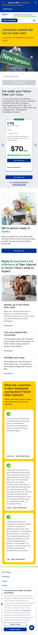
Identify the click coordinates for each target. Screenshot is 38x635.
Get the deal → (8, 9)
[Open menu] (34, 21)
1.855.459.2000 (19, 184)
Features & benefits (13, 167)
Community (5, 576)
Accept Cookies (15, 629)
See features (8, 325)
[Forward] (35, 145)
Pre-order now (19, 160)
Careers (4, 581)
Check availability (9, 20)
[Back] (3, 145)
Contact (4, 585)
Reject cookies (15, 624)
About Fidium (6, 572)
